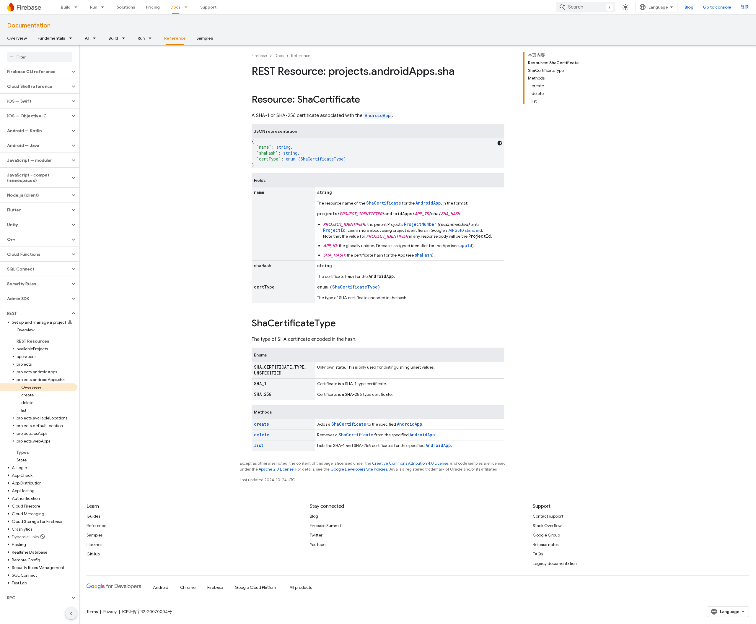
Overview (17, 38)
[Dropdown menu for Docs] (188, 7)
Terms (92, 611)
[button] (35, 71)
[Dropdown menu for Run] (104, 7)
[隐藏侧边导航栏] (71, 613)
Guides (93, 516)
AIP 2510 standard (465, 230)
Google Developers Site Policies (358, 469)
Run (93, 7)
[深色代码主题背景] (499, 143)
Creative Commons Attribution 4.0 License (410, 463)
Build (66, 7)
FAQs (538, 554)
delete (261, 434)
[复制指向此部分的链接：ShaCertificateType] (342, 324)
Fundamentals (51, 38)
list (258, 445)
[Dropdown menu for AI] (96, 38)
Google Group (546, 535)
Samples (204, 38)
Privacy (110, 611)
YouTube (317, 544)
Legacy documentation (555, 563)
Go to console (717, 7)
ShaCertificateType (322, 159)
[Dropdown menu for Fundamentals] (72, 38)
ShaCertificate (383, 203)
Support (208, 7)
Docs (175, 7)
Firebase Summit (325, 525)
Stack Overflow (547, 525)
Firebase (259, 55)
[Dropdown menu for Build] (78, 7)
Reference (175, 38)
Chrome (187, 587)
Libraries (94, 544)
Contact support (548, 516)
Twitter (316, 535)
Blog (689, 7)
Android (160, 587)
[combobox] (585, 7)
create (261, 424)
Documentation (28, 25)
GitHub (93, 554)
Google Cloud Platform (256, 587)
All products (300, 587)
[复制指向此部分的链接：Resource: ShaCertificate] (366, 100)
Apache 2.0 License (276, 469)
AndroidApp (378, 115)
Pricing (153, 7)
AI (87, 38)
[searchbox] (39, 57)
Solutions (126, 7)
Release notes (545, 544)
